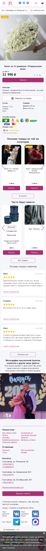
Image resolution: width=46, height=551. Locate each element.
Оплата (5, 435)
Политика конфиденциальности (30, 548)
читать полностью (11, 292)
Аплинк (5, 508)
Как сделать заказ (9, 433)
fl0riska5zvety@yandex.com (13, 487)
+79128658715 (8, 467)
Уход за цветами (27, 450)
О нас (4, 452)
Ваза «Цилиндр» (36, 229)
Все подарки (23, 260)
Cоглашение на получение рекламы (29, 434)
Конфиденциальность (10, 440)
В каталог (23, 196)
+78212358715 (8, 474)
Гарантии (24, 437)
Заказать (23, 80)
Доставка (5, 437)
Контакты (6, 450)
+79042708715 (8, 464)
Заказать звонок (23, 493)
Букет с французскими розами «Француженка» (11, 171)
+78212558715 (8, 482)
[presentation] (3, 166)
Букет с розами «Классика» (34, 170)
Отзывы (24, 452)
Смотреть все (23, 354)
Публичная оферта (9, 442)
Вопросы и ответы (28, 440)
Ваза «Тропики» (13, 229)
